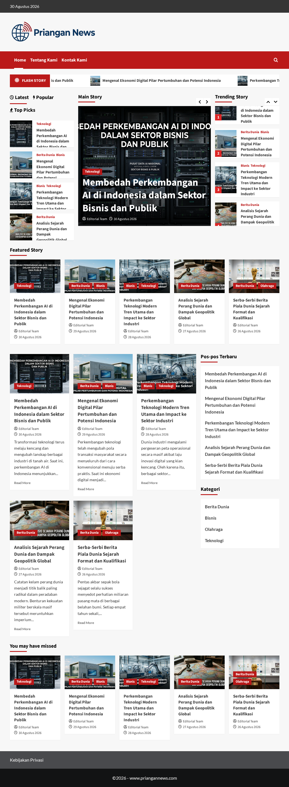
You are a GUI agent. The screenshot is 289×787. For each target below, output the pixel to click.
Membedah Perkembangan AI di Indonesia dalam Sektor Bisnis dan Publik (144, 195)
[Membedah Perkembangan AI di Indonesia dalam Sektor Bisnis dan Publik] (226, 107)
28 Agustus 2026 (139, 337)
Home (20, 60)
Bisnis (264, 132)
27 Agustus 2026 (194, 331)
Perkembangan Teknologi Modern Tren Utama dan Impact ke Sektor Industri (256, 183)
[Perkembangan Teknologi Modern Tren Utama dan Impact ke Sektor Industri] (226, 179)
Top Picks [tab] (24, 110)
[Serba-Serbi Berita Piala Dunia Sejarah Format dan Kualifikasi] (254, 276)
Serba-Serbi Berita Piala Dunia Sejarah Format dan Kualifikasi (251, 309)
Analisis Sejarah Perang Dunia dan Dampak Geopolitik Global (257, 219)
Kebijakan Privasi (26, 759)
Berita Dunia (250, 132)
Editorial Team (97, 219)
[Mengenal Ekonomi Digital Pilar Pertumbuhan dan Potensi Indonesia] (226, 143)
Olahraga (267, 285)
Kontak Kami (74, 60)
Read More (22, 483)
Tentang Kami (43, 60)
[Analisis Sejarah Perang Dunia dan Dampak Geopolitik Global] (226, 216)
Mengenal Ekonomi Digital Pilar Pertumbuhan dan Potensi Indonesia (134, 80)
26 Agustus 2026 (249, 331)
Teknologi (92, 171)
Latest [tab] (21, 97)
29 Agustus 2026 (84, 331)
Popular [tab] (44, 97)
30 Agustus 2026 (125, 219)
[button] (275, 60)
